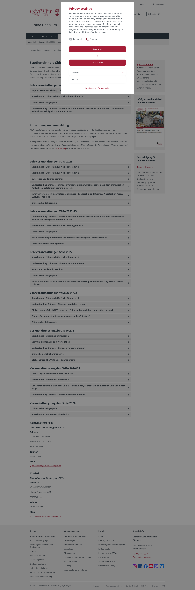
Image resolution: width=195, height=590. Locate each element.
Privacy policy (104, 88)
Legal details (90, 88)
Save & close (97, 62)
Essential (77, 39)
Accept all (97, 49)
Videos (93, 39)
